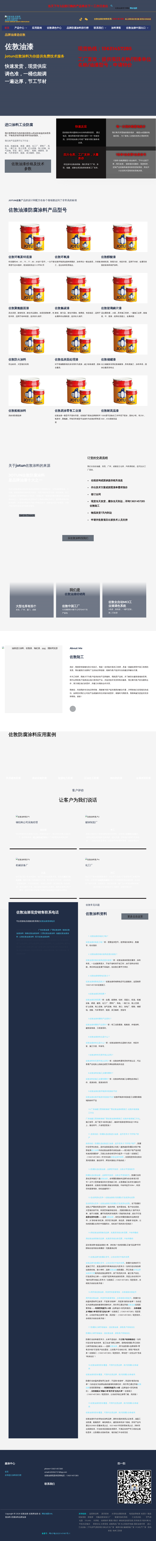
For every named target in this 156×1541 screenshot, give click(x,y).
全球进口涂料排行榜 (13, 1475)
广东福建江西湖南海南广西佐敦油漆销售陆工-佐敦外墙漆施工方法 (113, 1118)
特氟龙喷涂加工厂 (104, 1517)
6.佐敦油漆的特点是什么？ (99, 1037)
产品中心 (19, 27)
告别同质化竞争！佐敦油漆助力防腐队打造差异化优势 (108, 1203)
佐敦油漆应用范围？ (94, 999)
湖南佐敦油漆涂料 (32, 933)
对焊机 (96, 1520)
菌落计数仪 (114, 1520)
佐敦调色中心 (54, 27)
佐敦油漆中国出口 (136, 27)
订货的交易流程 (97, 458)
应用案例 (37, 27)
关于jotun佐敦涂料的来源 (29, 465)
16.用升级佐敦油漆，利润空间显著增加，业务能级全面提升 (112, 1292)
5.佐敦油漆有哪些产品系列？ (100, 1018)
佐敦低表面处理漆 (66, 359)
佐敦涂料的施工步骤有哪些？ (98, 1079)
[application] (25, 28)
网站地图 (133, 8)
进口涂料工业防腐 (19, 125)
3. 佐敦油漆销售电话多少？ (99, 975)
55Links (88, 1520)
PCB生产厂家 (141, 1527)
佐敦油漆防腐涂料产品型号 (38, 210)
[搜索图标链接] (112, 5)
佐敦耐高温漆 (110, 410)
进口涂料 (95, 1150)
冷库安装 (104, 1524)
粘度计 (144, 1513)
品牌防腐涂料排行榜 (78, 27)
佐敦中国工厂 (71, 606)
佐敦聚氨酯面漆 (19, 308)
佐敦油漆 (104, 1178)
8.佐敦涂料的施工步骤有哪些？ (100, 1073)
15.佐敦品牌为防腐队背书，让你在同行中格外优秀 (108, 1257)
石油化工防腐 (91, 778)
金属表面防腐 (143, 778)
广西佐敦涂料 (55, 930)
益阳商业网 (94, 1513)
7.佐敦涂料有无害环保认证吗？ (100, 1055)
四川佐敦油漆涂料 (42, 936)
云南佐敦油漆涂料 (26, 936)
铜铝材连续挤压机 (126, 1520)
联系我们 (98, 27)
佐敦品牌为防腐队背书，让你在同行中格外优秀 (105, 1263)
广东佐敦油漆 (43, 930)
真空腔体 (105, 1513)
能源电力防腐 (65, 778)
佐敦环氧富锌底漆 (20, 257)
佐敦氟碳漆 (62, 308)
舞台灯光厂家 (109, 1527)
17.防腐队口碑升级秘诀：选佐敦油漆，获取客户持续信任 (111, 1327)
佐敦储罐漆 (108, 359)
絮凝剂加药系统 (121, 1517)
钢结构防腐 (116, 778)
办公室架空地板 (127, 1524)
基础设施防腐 (39, 778)
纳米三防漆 (117, 1530)
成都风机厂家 (115, 1524)
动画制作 (105, 1520)
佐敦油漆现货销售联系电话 (37, 912)
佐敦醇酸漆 (108, 257)
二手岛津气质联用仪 (94, 1527)
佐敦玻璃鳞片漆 (111, 308)
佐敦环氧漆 (62, 257)
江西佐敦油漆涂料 (47, 933)
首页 (7, 27)
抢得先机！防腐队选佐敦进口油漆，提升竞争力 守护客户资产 (111, 1143)
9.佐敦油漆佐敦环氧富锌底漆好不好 (102, 1091)
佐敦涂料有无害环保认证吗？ (98, 1061)
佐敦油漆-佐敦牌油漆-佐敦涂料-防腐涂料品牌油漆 (17, 21)
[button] (27, 515)
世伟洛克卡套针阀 (141, 1520)
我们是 (75, 592)
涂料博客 (116, 27)
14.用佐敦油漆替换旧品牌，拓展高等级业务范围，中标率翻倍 (113, 1232)
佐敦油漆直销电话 (47, 921)
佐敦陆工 (77, 657)
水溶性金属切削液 (119, 1513)
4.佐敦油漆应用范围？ (97, 993)
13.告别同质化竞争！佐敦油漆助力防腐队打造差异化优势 (111, 1197)
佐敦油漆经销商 (117, 1157)
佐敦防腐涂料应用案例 (32, 734)
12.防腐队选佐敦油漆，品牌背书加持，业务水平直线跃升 (111, 1169)
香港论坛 (96, 1524)
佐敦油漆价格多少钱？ (95, 942)
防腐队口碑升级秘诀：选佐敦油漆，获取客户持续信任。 (109, 1333)
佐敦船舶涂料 (17, 410)
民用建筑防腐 (13, 778)
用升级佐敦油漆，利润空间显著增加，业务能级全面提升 (109, 1298)
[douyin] (80, 19)
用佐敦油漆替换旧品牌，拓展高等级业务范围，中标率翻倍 (109, 1238)
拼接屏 (91, 1517)
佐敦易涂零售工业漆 (68, 410)
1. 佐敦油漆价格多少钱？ (98, 936)
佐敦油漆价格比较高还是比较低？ (99, 960)
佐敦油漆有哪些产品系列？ (97, 1024)
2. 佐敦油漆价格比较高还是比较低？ (103, 954)
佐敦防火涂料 (17, 359)
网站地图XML (47, 1513)
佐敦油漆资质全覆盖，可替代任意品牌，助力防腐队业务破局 (110, 1374)
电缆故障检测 (135, 1513)
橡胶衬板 (119, 1527)
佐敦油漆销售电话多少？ (96, 981)
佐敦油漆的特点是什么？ (96, 1042)
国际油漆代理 (140, 1524)
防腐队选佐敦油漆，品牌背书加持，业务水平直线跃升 (108, 1175)
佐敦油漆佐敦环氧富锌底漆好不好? (100, 1097)
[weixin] (86, 19)
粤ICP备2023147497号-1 (59, 1533)
